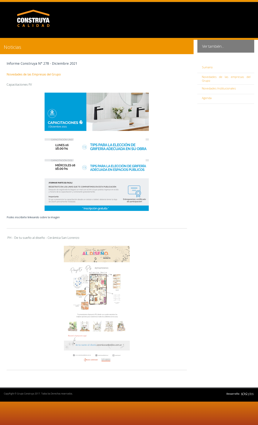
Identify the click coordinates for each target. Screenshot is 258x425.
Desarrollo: (233, 393)
